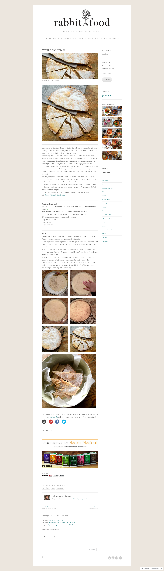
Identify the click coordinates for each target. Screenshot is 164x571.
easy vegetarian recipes (57, 485)
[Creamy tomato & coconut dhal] (117, 122)
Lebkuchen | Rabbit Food (56, 520)
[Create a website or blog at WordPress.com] (42, 557)
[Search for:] (110, 54)
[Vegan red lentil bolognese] (107, 111)
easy (48, 488)
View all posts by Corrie (80, 499)
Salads (75, 38)
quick (53, 488)
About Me (48, 38)
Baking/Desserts (89, 42)
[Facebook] (109, 95)
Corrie (57, 80)
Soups (81, 38)
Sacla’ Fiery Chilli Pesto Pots (49, 507)
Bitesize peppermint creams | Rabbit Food (61, 522)
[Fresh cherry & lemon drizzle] (107, 144)
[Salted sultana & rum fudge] (117, 156)
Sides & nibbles (114, 38)
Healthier (98, 38)
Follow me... (106, 62)
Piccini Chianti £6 (93, 507)
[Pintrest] (120, 557)
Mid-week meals (51, 42)
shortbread (60, 488)
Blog (54, 38)
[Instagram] (103, 95)
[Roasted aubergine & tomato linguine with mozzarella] (117, 133)
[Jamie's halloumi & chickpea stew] (117, 144)
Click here (107, 79)
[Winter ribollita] (117, 111)
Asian (105, 38)
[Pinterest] (106, 95)
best (44, 488)
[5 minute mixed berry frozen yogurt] (107, 122)
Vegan (79, 42)
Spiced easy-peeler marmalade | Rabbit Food (62, 525)
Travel (99, 42)
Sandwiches (89, 38)
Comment (92, 549)
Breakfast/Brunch (64, 38)
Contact (106, 42)
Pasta (74, 42)
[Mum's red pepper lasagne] (107, 133)
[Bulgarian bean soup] (107, 156)
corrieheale (53, 417)
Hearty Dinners (64, 42)
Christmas (114, 42)
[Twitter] (113, 557)
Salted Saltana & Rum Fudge (55, 195)
